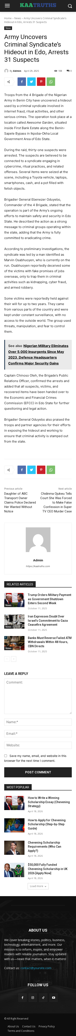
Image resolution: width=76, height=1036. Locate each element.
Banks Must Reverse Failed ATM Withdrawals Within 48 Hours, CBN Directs (50, 642)
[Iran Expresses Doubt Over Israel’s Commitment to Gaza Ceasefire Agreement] (14, 622)
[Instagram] (33, 997)
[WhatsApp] (51, 81)
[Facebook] (22, 81)
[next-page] (13, 659)
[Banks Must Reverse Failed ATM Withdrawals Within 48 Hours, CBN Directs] (14, 643)
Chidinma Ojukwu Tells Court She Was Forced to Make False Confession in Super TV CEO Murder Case (56, 502)
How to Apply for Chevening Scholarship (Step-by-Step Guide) (47, 824)
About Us (13, 1026)
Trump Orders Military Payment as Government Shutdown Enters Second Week (49, 599)
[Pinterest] (41, 81)
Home (8, 18)
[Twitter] (31, 81)
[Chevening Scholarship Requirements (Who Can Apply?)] (14, 848)
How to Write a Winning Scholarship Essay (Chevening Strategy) (49, 802)
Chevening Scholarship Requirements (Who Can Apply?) (44, 846)
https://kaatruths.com (38, 566)
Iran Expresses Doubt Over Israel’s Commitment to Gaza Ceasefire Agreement (48, 620)
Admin (17, 70)
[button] (70, 6)
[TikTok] (43, 997)
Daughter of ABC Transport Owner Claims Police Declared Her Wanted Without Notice (20, 502)
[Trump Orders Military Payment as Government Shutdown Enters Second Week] (14, 600)
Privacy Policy (47, 1026)
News (17, 18)
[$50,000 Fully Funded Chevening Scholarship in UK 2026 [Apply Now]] (14, 870)
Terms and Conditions (21, 1031)
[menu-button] (7, 6)
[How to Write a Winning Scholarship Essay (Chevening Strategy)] (14, 803)
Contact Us (28, 1026)
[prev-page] (7, 659)
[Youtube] (53, 997)
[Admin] (7, 71)
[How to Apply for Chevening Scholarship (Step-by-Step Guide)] (14, 825)
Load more (36, 886)
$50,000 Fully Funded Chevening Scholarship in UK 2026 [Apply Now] (48, 869)
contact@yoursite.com (35, 968)
